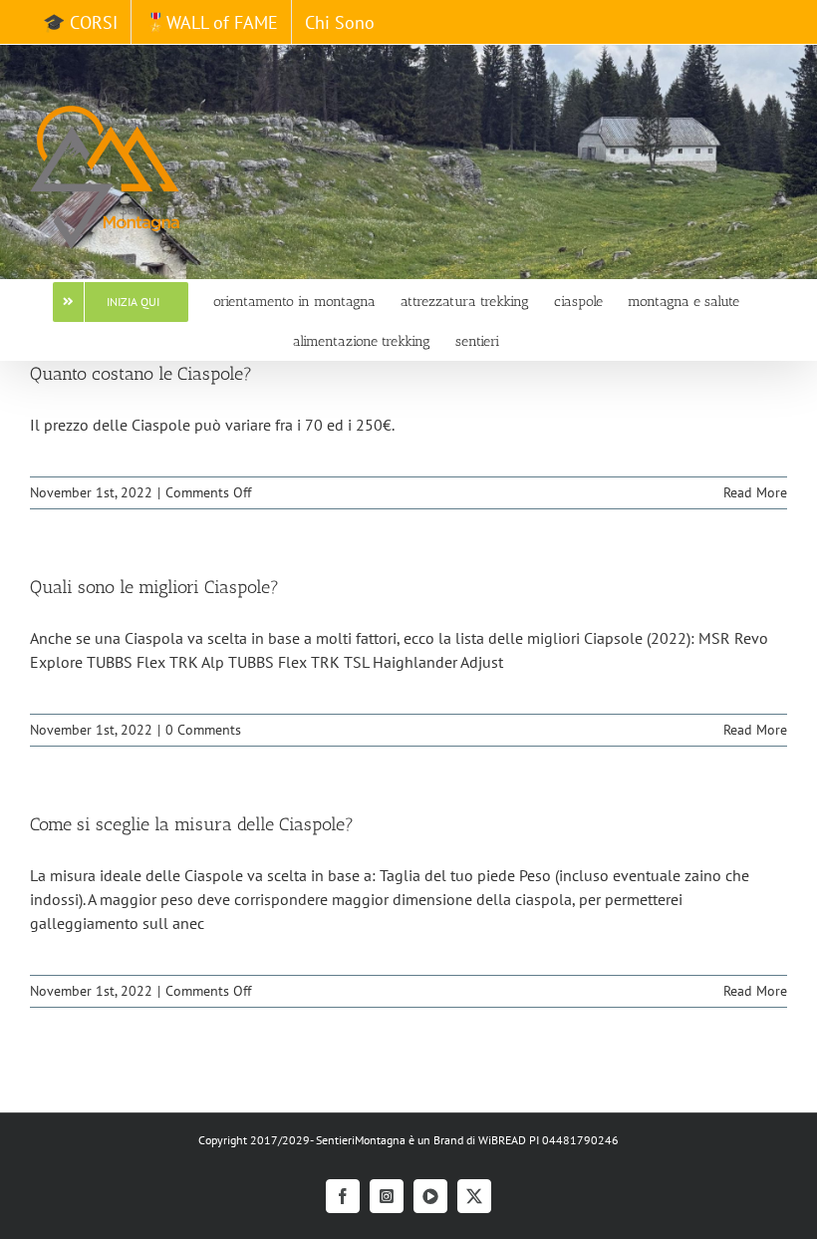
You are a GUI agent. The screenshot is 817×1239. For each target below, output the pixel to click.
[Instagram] (387, 1196)
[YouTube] (430, 1196)
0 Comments (203, 730)
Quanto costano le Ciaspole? (141, 374)
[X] (474, 1196)
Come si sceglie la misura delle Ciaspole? (192, 824)
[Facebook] (343, 1196)
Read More (755, 492)
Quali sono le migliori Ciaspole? (154, 587)
